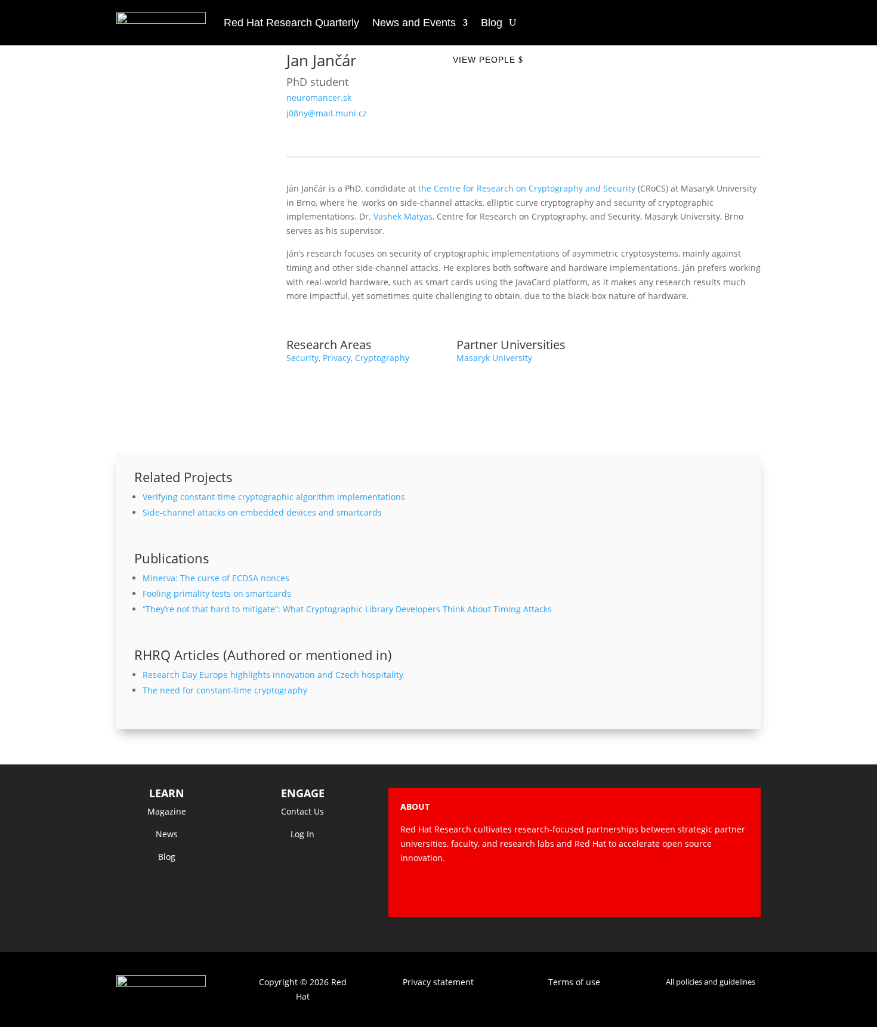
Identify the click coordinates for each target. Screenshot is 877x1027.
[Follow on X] (667, 890)
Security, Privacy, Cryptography (347, 357)
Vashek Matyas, (405, 216)
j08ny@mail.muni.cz (326, 113)
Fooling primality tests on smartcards (217, 593)
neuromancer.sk (318, 97)
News (167, 834)
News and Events (414, 23)
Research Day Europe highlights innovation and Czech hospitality (273, 674)
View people (484, 59)
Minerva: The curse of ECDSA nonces (216, 578)
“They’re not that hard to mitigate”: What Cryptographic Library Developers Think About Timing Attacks (347, 609)
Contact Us (302, 811)
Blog (491, 23)
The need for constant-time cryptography (225, 690)
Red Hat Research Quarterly (291, 23)
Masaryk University (494, 357)
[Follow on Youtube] (715, 890)
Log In (302, 834)
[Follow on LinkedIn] (739, 890)
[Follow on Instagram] (691, 890)
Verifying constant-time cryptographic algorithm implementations (274, 496)
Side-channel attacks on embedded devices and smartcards (262, 512)
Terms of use (574, 982)
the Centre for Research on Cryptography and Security (526, 188)
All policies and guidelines (710, 981)
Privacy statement (438, 982)
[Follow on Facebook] (643, 890)
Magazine (166, 811)
